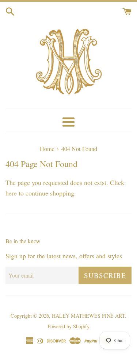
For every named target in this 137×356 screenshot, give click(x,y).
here (11, 193)
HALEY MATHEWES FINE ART (88, 315)
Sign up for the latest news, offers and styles (63, 255)
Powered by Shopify (68, 326)
